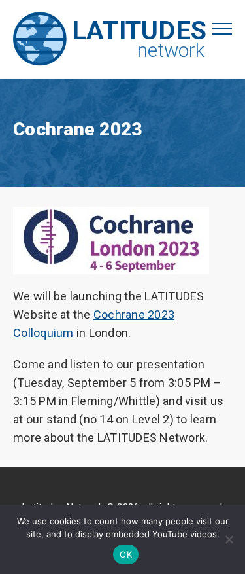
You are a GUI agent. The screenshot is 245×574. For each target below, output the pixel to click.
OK (126, 554)
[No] (228, 539)
